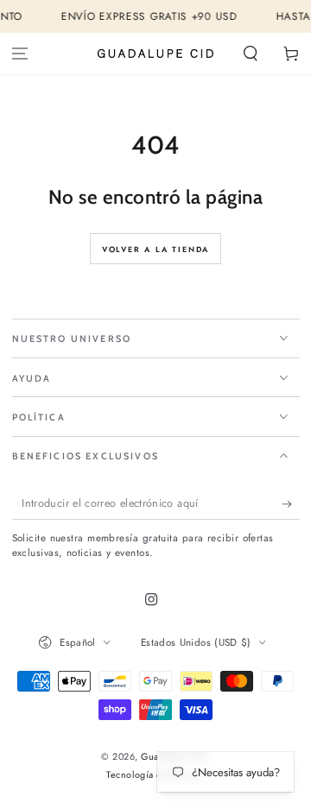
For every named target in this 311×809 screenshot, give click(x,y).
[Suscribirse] (291, 504)
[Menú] (20, 54)
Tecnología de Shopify (155, 774)
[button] (250, 54)
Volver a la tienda (155, 249)
